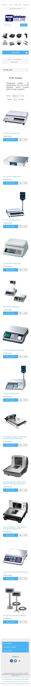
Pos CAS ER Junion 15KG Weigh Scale (15, 572)
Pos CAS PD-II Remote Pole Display (14, 615)
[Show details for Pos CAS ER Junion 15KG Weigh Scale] (15, 556)
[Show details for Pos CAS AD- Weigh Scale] (15, 117)
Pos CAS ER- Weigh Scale (11, 307)
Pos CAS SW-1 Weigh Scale (12, 263)
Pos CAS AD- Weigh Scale (11, 133)
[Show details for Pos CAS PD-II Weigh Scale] (15, 161)
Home (9, 59)
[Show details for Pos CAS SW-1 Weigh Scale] (15, 248)
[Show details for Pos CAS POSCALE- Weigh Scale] (15, 334)
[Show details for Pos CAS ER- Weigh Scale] (15, 291)
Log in (10, 4)
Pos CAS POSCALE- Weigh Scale (13, 350)
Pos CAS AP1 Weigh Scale (11, 220)
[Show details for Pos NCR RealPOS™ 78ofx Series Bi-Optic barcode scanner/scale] (15, 511)
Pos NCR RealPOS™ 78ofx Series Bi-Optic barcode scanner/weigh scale (15, 482)
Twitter (15, 660)
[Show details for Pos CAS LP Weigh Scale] (15, 378)
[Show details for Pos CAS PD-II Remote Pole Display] (15, 600)
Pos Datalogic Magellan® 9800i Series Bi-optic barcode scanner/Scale (15, 437)
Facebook (11, 660)
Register (4, 4)
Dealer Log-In (17, 4)
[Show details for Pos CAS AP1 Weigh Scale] (15, 204)
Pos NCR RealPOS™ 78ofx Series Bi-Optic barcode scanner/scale (15, 528)
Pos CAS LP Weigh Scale (11, 393)
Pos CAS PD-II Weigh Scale (12, 176)
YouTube (19, 660)
